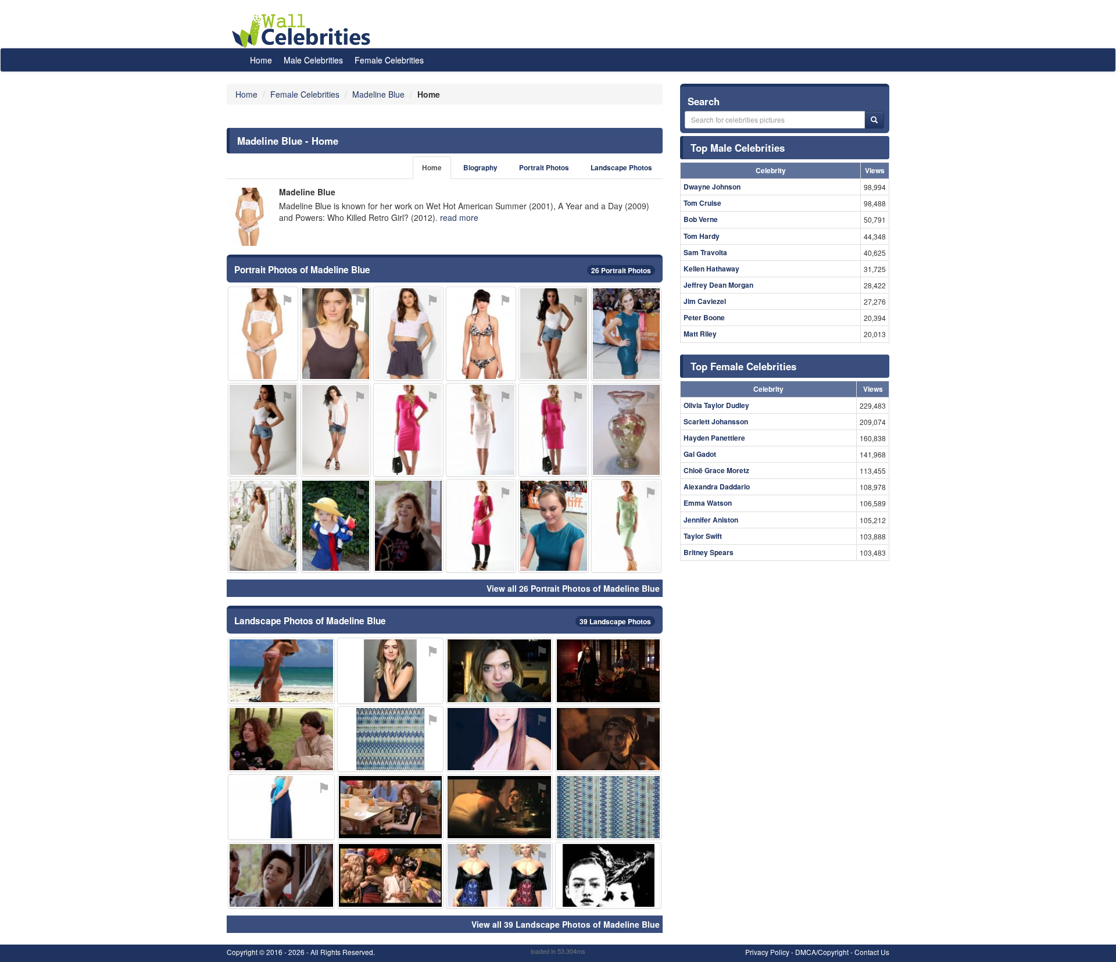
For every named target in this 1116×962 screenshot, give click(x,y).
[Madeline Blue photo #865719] (281, 807)
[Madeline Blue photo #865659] (553, 430)
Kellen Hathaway (711, 268)
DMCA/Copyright (822, 952)
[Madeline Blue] (250, 217)
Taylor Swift (703, 536)
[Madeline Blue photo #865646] (553, 333)
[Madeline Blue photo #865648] (608, 739)
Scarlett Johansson (716, 421)
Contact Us (871, 952)
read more (459, 217)
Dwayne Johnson (712, 186)
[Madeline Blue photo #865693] (499, 739)
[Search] (874, 119)
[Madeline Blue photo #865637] (390, 670)
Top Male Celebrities (738, 148)
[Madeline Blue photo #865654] (408, 430)
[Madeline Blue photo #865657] (608, 807)
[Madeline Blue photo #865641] (281, 739)
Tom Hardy (702, 236)
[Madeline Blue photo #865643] (281, 670)
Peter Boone (704, 317)
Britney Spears (709, 552)
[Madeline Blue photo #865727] (336, 526)
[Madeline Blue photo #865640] (390, 875)
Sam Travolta (705, 252)
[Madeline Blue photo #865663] (390, 739)
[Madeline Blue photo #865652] (608, 670)
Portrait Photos (544, 168)
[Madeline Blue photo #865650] (263, 430)
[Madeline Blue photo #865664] (281, 875)
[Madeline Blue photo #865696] (499, 807)
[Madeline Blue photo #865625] (390, 807)
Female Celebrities (389, 60)
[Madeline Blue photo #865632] (481, 333)
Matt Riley (700, 333)
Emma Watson (708, 503)
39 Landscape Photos (615, 621)
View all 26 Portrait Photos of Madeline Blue (573, 588)
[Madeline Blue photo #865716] (553, 526)
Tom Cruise (702, 203)
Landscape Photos (621, 168)
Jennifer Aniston (711, 519)
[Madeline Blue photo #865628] (408, 526)
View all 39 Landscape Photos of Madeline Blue (565, 924)
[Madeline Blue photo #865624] (499, 670)
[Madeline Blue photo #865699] (263, 526)
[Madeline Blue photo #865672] (336, 430)
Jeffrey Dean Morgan (718, 285)
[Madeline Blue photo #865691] (408, 333)
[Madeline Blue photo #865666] (626, 430)
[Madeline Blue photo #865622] (263, 333)
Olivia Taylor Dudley (716, 405)
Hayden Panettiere (714, 437)
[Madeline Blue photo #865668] (608, 875)
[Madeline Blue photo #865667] (481, 526)
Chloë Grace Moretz (716, 470)
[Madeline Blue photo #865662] (499, 875)
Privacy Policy (767, 952)
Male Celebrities (313, 60)
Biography (480, 168)
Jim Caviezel (705, 301)
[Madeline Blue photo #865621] (336, 333)
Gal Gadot (700, 454)
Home (261, 60)
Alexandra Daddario (717, 486)
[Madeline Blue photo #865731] (481, 430)
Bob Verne (701, 219)
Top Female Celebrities (743, 366)
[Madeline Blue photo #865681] (626, 333)
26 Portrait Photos (621, 270)
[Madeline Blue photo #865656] (626, 526)
